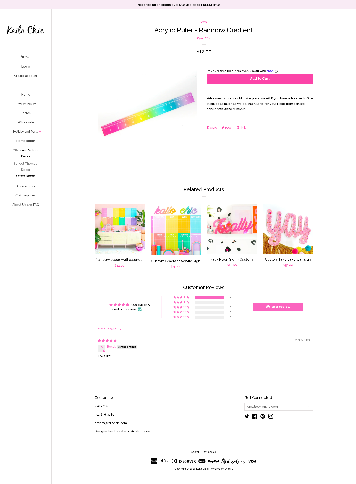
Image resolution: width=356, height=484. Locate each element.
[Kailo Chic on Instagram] (270, 417)
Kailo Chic (204, 38)
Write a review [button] (278, 307)
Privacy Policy (25, 104)
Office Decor (25, 176)
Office (203, 21)
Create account (25, 76)
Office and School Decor (26, 153)
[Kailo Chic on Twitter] (246, 417)
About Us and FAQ (25, 205)
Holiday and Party (25, 131)
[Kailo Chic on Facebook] (254, 417)
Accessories (25, 186)
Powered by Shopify (221, 468)
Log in (25, 66)
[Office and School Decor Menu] (41, 153)
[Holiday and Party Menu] (40, 132)
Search (26, 113)
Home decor (25, 141)
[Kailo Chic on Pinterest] (262, 417)
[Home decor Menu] (37, 141)
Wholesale (26, 122)
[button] (181, 297)
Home (25, 94)
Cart (27, 57)
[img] (107, 341)
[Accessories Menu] (37, 186)
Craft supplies (25, 195)
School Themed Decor (25, 167)
